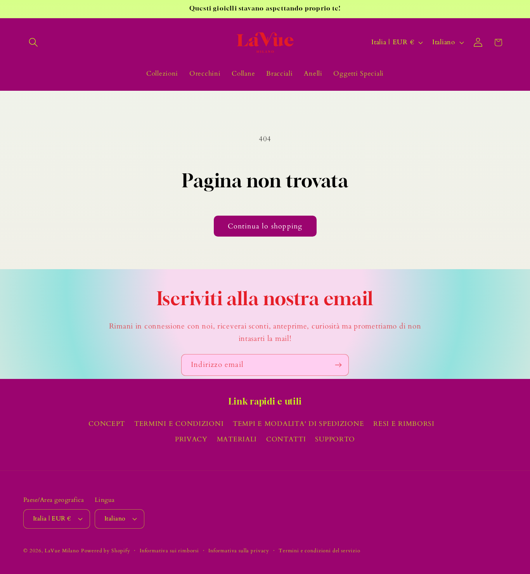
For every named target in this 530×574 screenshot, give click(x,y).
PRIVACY (191, 439)
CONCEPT (106, 423)
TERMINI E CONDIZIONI (178, 423)
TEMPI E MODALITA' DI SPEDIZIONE (298, 423)
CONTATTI (286, 439)
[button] (33, 42)
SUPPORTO (335, 439)
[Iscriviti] (338, 365)
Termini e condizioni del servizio (319, 550)
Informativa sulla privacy (238, 550)
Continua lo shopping (265, 226)
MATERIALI (237, 439)
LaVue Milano (62, 550)
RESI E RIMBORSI (404, 423)
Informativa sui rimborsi (169, 550)
